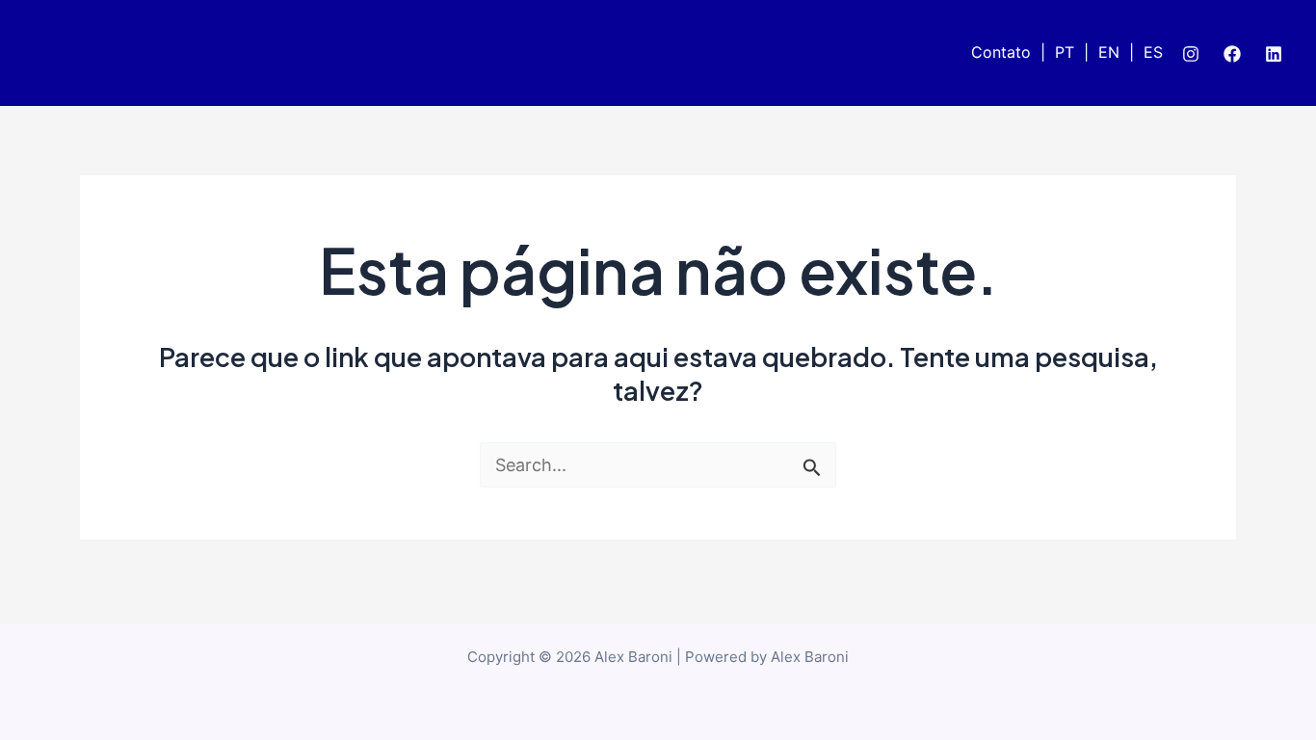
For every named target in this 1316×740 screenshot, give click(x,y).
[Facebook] (1232, 54)
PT (1064, 52)
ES (1153, 52)
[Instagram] (1190, 54)
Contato (1001, 52)
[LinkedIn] (1273, 54)
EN (1108, 52)
